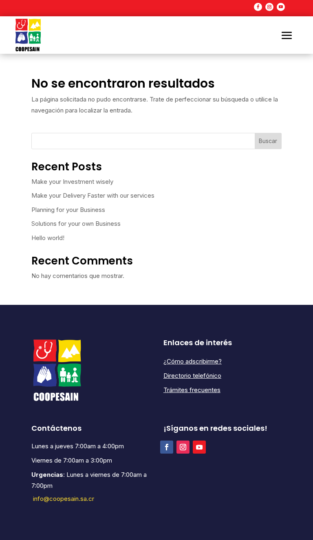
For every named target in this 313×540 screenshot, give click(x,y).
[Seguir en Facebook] (258, 7)
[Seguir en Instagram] (269, 7)
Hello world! (47, 238)
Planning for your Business (68, 210)
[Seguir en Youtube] (281, 7)
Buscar (268, 140)
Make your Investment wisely (72, 181)
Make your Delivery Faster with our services (92, 195)
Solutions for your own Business (76, 223)
